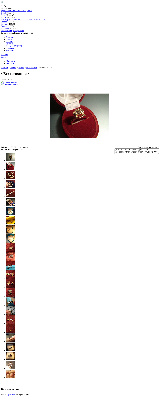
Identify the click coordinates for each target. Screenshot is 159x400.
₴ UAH (4, 15)
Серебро (4, 26)
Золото (4, 22)
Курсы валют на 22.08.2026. (16, 11)
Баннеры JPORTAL (14, 46)
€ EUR (4, 17)
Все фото (10, 63)
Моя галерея (11, 61)
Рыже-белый (31, 68)
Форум (9, 39)
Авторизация (18, 31)
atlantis (21, 68)
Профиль (10, 48)
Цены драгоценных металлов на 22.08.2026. (23, 19)
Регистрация (6, 31)
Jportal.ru (11, 394)
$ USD (4, 13)
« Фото (4, 55)
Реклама (9, 44)
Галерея (9, 42)
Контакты (10, 50)
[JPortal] (12, 4)
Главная (9, 37)
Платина (4, 24)
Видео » (5, 57)
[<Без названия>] (10, 82)
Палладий (5, 28)
